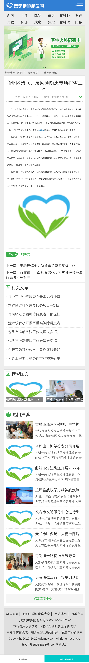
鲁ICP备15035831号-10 (37, 644)
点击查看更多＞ (44, 598)
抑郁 (24, 22)
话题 (51, 15)
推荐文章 (77, 614)
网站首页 (12, 614)
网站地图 (61, 614)
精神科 (65, 15)
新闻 (10, 15)
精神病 (65, 22)
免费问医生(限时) (66, 659)
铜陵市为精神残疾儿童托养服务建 (34, 349)
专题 (78, 15)
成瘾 (37, 22)
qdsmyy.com (46, 638)
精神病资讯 (50, 72)
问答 (78, 22)
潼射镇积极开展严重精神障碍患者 (34, 323)
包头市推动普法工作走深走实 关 (33, 332)
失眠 (10, 22)
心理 (24, 15)
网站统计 (62, 644)
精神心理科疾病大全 (36, 614)
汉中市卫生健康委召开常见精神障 (34, 297)
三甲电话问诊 (22, 659)
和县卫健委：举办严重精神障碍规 (34, 358)
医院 (37, 15)
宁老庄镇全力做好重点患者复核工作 (47, 266)
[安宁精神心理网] (25, 6)
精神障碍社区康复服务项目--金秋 (33, 305)
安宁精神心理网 (13, 72)
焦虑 (51, 22)
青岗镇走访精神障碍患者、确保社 (34, 314)
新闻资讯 (33, 72)
